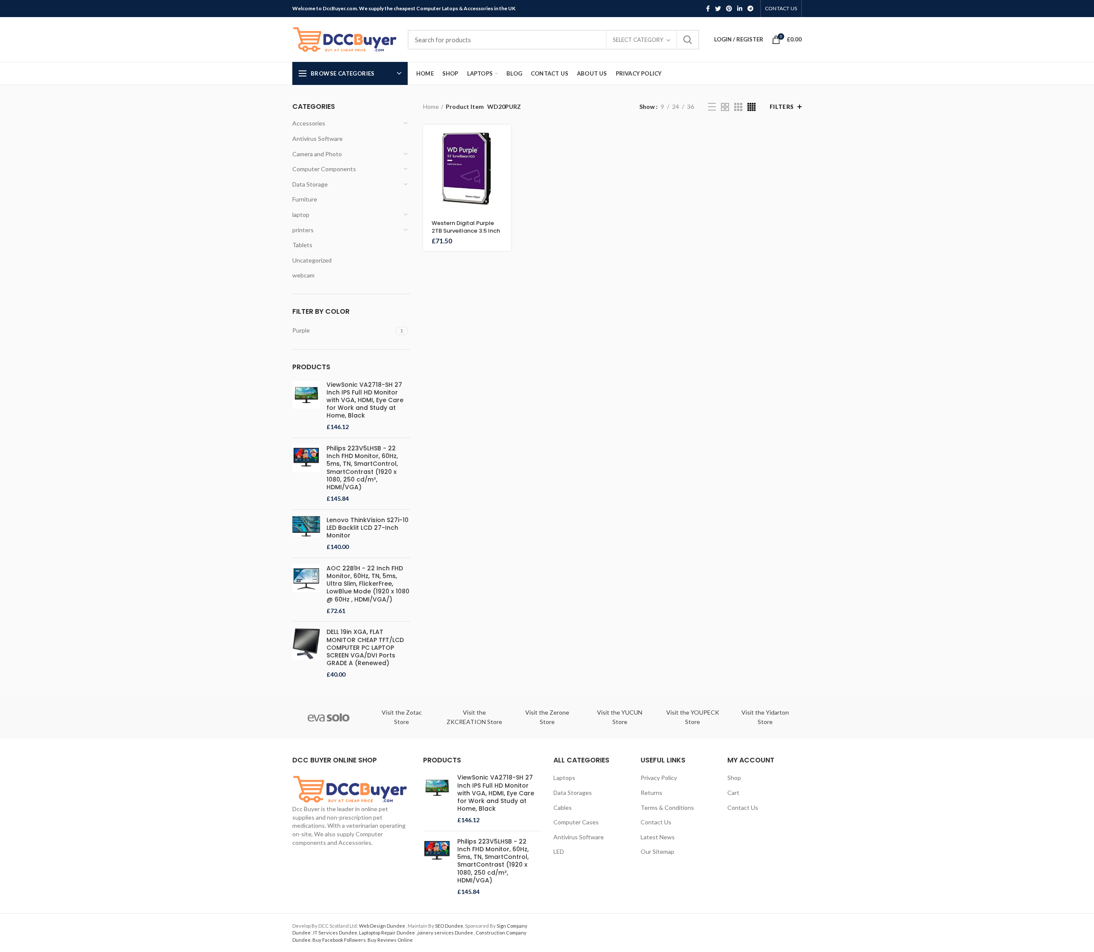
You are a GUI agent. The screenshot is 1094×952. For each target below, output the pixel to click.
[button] (504, 138)
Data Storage (310, 184)
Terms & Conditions (667, 807)
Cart (733, 792)
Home (431, 106)
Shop (734, 777)
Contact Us (656, 822)
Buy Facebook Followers (339, 940)
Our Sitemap (657, 851)
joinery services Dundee (446, 932)
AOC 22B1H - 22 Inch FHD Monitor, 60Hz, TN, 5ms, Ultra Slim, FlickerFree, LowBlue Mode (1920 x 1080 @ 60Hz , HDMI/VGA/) (367, 583)
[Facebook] (707, 8)
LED (558, 851)
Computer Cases (576, 822)
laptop (300, 214)
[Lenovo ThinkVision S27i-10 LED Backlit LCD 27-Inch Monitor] (306, 533)
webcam (303, 275)
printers (303, 230)
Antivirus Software (317, 138)
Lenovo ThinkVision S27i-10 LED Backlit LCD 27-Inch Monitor (367, 528)
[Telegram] (750, 8)
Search (687, 40)
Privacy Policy (659, 777)
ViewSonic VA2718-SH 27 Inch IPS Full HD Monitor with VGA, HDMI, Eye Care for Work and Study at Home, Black (364, 400)
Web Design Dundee (382, 926)
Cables (562, 807)
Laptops (564, 777)
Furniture (304, 199)
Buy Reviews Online (390, 940)
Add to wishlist (504, 196)
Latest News (658, 837)
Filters (782, 106)
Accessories (308, 123)
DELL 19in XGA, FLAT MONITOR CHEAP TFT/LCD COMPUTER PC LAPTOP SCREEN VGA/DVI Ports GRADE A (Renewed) (365, 647)
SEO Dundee (449, 926)
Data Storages (572, 792)
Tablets (302, 244)
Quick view (504, 157)
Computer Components (324, 168)
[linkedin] (740, 8)
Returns (651, 792)
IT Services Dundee (335, 932)
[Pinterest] (729, 8)
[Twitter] (717, 8)
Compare (504, 177)
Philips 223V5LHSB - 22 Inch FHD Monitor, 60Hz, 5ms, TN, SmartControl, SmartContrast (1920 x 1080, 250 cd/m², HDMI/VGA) (362, 467)
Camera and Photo (317, 154)
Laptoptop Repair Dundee (387, 932)
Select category (638, 39)
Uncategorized (312, 260)
